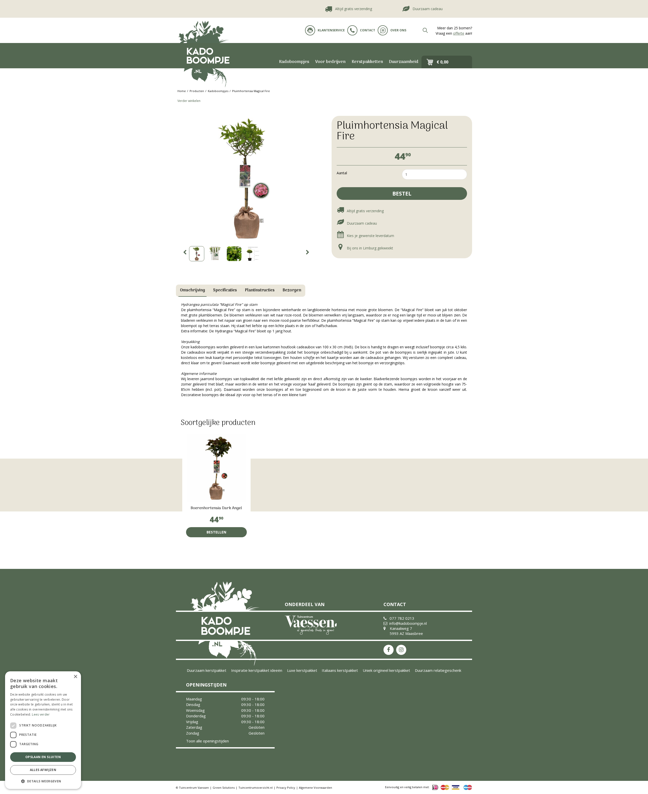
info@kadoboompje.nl (408, 623)
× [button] (75, 677)
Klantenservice (331, 30)
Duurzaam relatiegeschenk (438, 670)
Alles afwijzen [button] (43, 770)
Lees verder (41, 714)
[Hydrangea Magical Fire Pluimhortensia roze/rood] (246, 178)
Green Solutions (224, 787)
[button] (43, 781)
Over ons (398, 30)
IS (401, 650)
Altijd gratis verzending (339, 8)
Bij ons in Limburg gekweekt (369, 248)
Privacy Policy (285, 787)
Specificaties (225, 290)
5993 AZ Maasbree (406, 633)
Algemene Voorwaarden (315, 787)
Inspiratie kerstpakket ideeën (256, 670)
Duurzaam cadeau (413, 8)
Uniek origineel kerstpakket (386, 670)
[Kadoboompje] (207, 56)
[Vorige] (184, 252)
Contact (367, 30)
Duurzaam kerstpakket (206, 670)
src (425, 30)
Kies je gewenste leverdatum (370, 235)
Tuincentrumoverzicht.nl (255, 787)
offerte (458, 33)
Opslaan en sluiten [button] (43, 757)
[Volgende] (307, 252)
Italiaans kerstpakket (340, 670)
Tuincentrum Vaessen (194, 787)
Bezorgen (292, 290)
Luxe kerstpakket (302, 670)
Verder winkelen (188, 101)
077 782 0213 (402, 618)
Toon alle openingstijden (207, 740)
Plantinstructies (260, 290)
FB (388, 650)
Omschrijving (192, 290)
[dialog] (43, 730)
